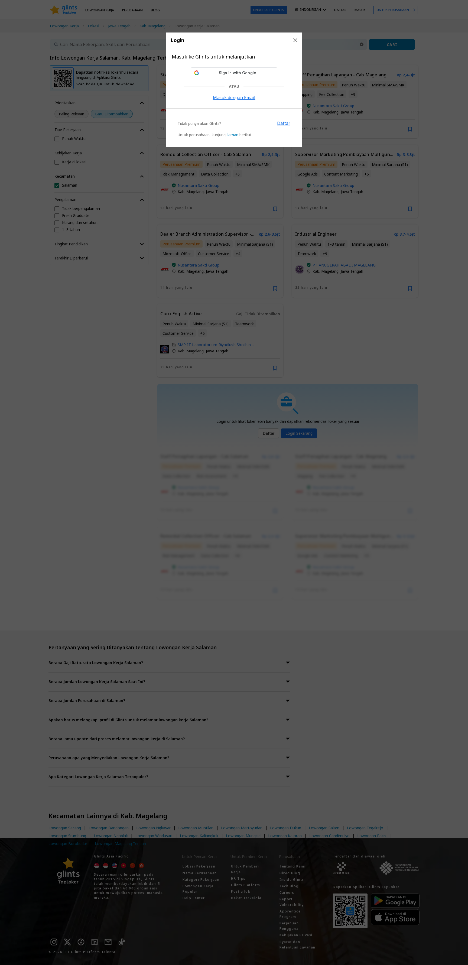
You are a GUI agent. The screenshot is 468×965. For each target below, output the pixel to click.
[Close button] (295, 40)
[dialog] (234, 90)
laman (232, 134)
